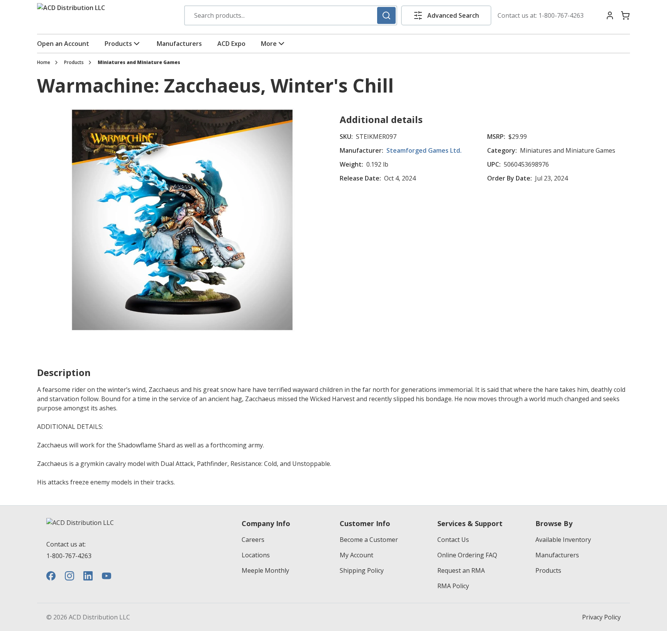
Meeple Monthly (265, 570)
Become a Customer (369, 539)
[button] (446, 15)
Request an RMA (461, 570)
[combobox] (290, 15)
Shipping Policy (362, 570)
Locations (256, 555)
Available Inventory (563, 539)
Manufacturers (179, 43)
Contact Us (453, 539)
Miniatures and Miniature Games (139, 62)
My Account (356, 555)
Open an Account (63, 43)
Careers (253, 539)
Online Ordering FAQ (467, 555)
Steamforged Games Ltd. (424, 150)
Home (43, 62)
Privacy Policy (601, 617)
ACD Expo (231, 43)
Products (118, 43)
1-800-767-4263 (561, 15)
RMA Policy (453, 586)
